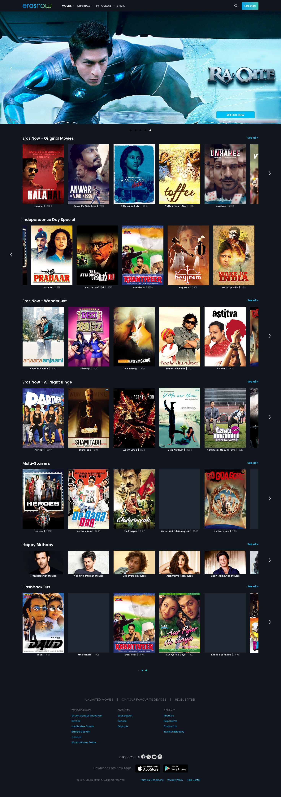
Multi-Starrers (36, 463)
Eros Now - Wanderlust (45, 301)
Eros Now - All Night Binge (47, 382)
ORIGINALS (84, 6)
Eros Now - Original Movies (48, 138)
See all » (252, 138)
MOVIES (67, 6)
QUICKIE (106, 6)
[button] (131, 130)
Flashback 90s (36, 587)
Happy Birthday (38, 544)
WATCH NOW (235, 115)
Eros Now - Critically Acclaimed (53, 749)
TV (97, 6)
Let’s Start (250, 5)
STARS (121, 6)
